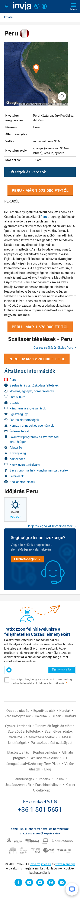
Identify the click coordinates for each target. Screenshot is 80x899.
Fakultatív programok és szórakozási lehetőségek (34, 439)
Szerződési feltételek (24, 731)
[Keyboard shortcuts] (21, 104)
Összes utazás (18, 711)
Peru (44, 216)
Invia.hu (8, 17)
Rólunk (59, 779)
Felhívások (17, 476)
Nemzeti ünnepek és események (32, 425)
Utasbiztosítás (18, 752)
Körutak (65, 711)
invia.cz (35, 864)
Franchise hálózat (48, 785)
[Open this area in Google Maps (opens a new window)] (12, 103)
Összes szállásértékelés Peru (53, 347)
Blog (47, 769)
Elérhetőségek (24, 779)
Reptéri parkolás (45, 752)
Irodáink (44, 779)
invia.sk (46, 864)
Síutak (57, 716)
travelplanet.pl (65, 864)
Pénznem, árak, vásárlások (28, 408)
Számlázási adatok (40, 737)
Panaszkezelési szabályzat (51, 743)
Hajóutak (41, 716)
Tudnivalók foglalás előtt (54, 726)
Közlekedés (17, 459)
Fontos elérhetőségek (24, 420)
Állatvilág (16, 447)
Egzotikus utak (44, 711)
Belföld (70, 716)
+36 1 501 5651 (40, 809)
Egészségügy (19, 414)
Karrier (70, 785)
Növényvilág (18, 453)
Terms (64, 104)
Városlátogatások (18, 716)
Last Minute (17, 397)
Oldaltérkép (41, 790)
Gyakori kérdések (18, 726)
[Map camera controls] (62, 96)
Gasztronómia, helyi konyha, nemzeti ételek (39, 470)
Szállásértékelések (22, 482)
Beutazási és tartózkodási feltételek (34, 385)
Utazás (14, 402)
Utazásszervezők (18, 785)
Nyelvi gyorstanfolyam (25, 464)
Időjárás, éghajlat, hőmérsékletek (32, 391)
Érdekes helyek (20, 431)
